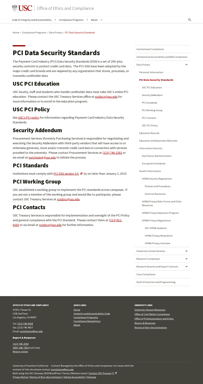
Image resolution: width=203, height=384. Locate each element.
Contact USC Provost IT (101, 373)
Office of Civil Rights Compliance (152, 314)
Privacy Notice (20, 377)
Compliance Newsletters (87, 321)
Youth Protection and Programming (156, 282)
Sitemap (91, 377)
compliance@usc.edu (31, 331)
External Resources (155, 193)
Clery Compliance (145, 274)
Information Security (150, 148)
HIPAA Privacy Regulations (156, 220)
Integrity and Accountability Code (92, 313)
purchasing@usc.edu (42, 157)
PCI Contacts (149, 117)
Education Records (149, 133)
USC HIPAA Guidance (156, 228)
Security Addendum (152, 95)
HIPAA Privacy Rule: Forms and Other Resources (162, 203)
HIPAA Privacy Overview (157, 243)
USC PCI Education (152, 87)
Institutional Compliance (150, 49)
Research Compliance (148, 258)
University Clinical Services (150, 251)
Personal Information (151, 72)
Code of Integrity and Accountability (31, 19)
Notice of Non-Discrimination (150, 327)
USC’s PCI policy (28, 117)
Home (77, 309)
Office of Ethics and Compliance (65, 8)
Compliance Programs (71, 19)
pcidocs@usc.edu (106, 96)
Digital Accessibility (74, 377)
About (94, 19)
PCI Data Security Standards (156, 79)
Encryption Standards (153, 163)
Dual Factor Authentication (156, 155)
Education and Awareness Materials (158, 140)
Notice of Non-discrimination (46, 377)
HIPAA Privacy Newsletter (159, 235)
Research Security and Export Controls (157, 266)
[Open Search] (190, 20)
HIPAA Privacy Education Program (160, 212)
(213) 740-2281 (112, 153)
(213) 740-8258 (25, 323)
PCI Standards (149, 102)
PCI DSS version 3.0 (66, 173)
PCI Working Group (152, 110)
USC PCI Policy (150, 125)
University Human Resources (149, 309)
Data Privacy (143, 64)
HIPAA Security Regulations (157, 178)
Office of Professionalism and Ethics (154, 318)
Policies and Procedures (157, 186)
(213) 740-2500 (21, 344)
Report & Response (144, 323)
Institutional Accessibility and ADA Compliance (161, 56)
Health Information (150, 171)
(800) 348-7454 (21, 347)
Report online (20, 351)
